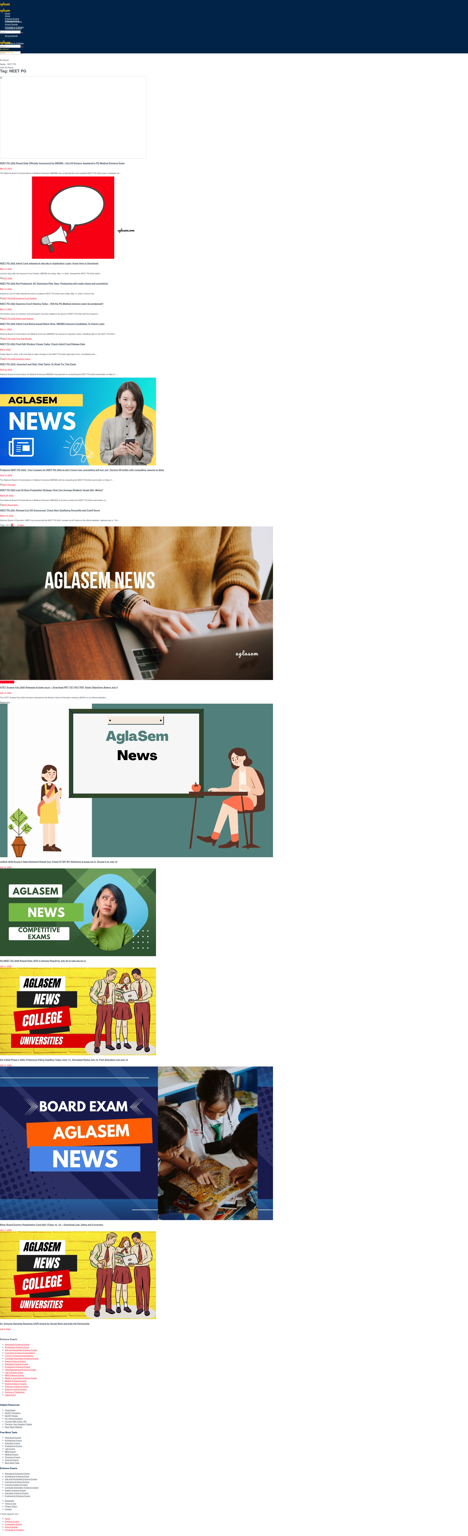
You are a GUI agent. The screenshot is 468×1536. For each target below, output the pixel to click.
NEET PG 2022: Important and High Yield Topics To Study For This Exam (38, 364)
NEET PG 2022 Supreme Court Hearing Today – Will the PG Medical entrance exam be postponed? (51, 303)
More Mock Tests (12, 1462)
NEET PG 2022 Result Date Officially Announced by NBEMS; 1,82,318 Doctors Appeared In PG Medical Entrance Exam (62, 163)
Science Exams (11, 1460)
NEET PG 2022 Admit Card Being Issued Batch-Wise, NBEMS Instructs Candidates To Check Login (52, 323)
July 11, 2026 (6, 966)
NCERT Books (11, 1415)
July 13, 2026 (6, 692)
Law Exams (10, 1448)
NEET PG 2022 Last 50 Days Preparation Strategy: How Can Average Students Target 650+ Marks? (51, 490)
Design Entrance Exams (15, 1361)
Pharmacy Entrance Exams (16, 1386)
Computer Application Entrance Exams (21, 1358)
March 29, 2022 (6, 495)
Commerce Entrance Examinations (20, 1352)
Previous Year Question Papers (18, 1424)
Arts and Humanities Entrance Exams (21, 1350)
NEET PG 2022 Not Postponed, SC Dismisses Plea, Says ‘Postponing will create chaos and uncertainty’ (54, 283)
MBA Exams (10, 1451)
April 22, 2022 (6, 369)
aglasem (5, 3)
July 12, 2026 (6, 867)
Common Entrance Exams (16, 1484)
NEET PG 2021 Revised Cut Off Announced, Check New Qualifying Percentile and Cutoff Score (50, 510)
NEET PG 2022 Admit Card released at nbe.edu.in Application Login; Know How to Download (49, 263)
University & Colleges (14, 43)
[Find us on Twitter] (1, 1534)
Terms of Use (10, 1503)
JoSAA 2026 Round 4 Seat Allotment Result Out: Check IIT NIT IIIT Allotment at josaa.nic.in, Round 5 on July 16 (58, 861)
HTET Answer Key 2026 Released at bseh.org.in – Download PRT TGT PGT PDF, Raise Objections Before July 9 (59, 687)
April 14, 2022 (6, 475)
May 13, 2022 (6, 288)
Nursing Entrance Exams (15, 1383)
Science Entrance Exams (16, 1389)
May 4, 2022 (5, 349)
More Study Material (13, 1427)
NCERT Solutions (12, 1413)
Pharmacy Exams (12, 1457)
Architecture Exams (13, 1440)
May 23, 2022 (6, 168)
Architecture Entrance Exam (17, 1347)
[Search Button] (22, 53)
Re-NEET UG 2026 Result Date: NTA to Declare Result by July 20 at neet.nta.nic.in (43, 960)
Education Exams (12, 1443)
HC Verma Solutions (14, 1418)
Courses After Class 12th (15, 1421)
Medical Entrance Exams (15, 1380)
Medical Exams (11, 1454)
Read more (5, 702)
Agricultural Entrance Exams (17, 1344)
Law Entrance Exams (14, 1372)
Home (7, 13)
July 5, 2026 (5, 1329)
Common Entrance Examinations (19, 1355)
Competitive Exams (13, 21)
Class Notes (10, 1410)
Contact (8, 1509)
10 (18, 525)
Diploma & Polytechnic (15, 1392)
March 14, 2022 (6, 515)
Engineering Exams (13, 1446)
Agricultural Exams (13, 1437)
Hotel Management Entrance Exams (20, 1369)
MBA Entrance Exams (14, 1375)
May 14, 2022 (6, 268)
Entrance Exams (12, 18)
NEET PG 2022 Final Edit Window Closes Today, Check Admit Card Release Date (42, 344)
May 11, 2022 (6, 329)
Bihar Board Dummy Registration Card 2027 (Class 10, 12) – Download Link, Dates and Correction (51, 1224)
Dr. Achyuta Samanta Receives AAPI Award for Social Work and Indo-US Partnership (44, 1323)
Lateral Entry (10, 1395)
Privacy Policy (11, 1506)
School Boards (11, 35)
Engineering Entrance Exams (17, 1366)
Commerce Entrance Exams (17, 1482)
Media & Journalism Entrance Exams (21, 1378)
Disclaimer (9, 1500)
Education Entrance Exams (16, 1364)
